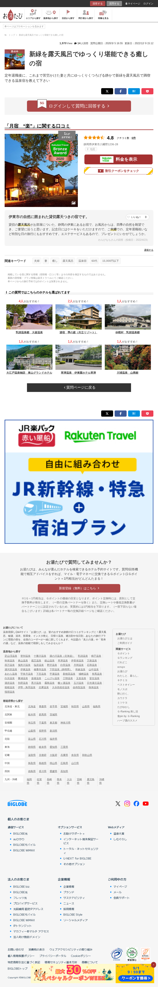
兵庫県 (64, 755)
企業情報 (64, 879)
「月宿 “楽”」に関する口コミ (37, 125)
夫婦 (37, 260)
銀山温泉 (50, 660)
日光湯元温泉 (94, 682)
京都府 (42, 755)
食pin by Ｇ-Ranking (128, 716)
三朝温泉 (68, 678)
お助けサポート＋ (74, 833)
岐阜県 (42, 747)
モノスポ (122, 689)
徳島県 (32, 771)
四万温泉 (10, 665)
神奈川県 (66, 722)
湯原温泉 (10, 682)
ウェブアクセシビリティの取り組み (70, 949)
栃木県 (32, 714)
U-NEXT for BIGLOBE (77, 858)
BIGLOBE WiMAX (24, 850)
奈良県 (75, 755)
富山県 (32, 738)
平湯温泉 (55, 673)
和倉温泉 (80, 669)
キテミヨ (122, 680)
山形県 (86, 706)
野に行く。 (123, 693)
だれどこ (122, 662)
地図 (92, 149)
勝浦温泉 (23, 678)
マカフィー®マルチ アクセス (31, 931)
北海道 (32, 706)
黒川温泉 (36, 682)
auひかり (18, 839)
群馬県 (42, 714)
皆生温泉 (94, 678)
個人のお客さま (18, 819)
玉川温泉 (79, 682)
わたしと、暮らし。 (128, 675)
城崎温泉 (84, 673)
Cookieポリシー (81, 956)
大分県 (69, 781)
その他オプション (74, 864)
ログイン (148, 3)
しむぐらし (120, 839)
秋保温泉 (10, 660)
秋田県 (75, 706)
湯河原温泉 (11, 669)
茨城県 (53, 714)
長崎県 (49, 781)
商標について (90, 962)
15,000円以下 (110, 260)
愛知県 (53, 747)
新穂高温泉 (69, 673)
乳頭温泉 (83, 655)
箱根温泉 (10, 687)
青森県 (42, 706)
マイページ (134, 3)
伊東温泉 (25, 669)
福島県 (96, 706)
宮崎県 (79, 781)
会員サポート (121, 898)
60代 (94, 260)
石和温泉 (92, 665)
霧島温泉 (50, 682)
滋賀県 (32, 755)
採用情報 (68, 909)
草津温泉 (63, 660)
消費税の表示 (37, 949)
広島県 (64, 763)
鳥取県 (32, 763)
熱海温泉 (94, 687)
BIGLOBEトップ (17, 968)
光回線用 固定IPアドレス (28, 909)
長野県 (42, 730)
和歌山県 (87, 755)
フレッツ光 (20, 898)
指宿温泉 (10, 691)
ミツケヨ (122, 702)
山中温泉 (94, 669)
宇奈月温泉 (26, 673)
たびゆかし (123, 707)
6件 (134, 137)
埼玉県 (32, 722)
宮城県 (64, 706)
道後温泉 (36, 678)
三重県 (64, 747)
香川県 (42, 771)
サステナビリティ (74, 898)
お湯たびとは (124, 638)
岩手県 (53, 706)
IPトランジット (22, 926)
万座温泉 (92, 660)
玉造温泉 (81, 678)
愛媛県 (53, 771)
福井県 (53, 738)
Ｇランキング (124, 657)
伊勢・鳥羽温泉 (26, 687)
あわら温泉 (11, 673)
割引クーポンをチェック (122, 170)
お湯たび (122, 671)
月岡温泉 (79, 665)
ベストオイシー (126, 684)
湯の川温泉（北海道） (62, 655)
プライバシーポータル (52, 956)
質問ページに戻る (80, 387)
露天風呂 (68, 260)
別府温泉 (23, 682)
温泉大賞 (118, 833)
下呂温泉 (41, 673)
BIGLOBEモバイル (24, 845)
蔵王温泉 (36, 660)
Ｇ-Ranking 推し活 (127, 711)
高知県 (64, 771)
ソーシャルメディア (75, 920)
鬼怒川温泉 (24, 665)
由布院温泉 (79, 687)
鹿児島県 (90, 781)
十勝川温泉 (40, 655)
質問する (114, 3)
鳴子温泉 (96, 655)
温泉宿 (82, 260)
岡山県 (53, 763)
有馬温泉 (97, 673)
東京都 (53, 722)
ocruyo (121, 666)
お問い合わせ (16, 949)
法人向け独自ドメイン (26, 937)
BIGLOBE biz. (21, 886)
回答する (98, 3)
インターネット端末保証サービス (80, 841)
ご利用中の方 (117, 879)
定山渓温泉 (11, 655)
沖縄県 (101, 781)
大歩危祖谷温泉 (61, 687)
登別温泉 (25, 655)
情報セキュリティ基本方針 (61, 962)
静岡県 (32, 747)
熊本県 (59, 781)
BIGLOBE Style (72, 914)
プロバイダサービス (25, 903)
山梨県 (32, 730)
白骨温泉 (65, 665)
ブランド (68, 892)
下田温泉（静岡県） (61, 669)
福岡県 (29, 781)
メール (117, 892)
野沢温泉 (52, 665)
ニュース (68, 903)
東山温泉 (23, 660)
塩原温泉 (39, 665)
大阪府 (53, 755)
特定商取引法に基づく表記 (24, 962)
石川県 (42, 738)
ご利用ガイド (124, 643)
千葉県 (42, 722)
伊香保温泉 (77, 660)
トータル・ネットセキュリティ (80, 851)
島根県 (42, 763)
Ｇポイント (123, 653)
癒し (55, 260)
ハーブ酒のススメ (127, 720)
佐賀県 (39, 781)
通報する (148, 250)
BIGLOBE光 (20, 833)
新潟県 (53, 730)
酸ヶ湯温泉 (64, 682)
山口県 (75, 763)
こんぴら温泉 (52, 678)
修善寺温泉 (40, 669)
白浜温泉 (10, 678)
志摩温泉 (44, 687)
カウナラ (122, 698)
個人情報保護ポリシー (21, 956)
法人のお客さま (18, 879)
